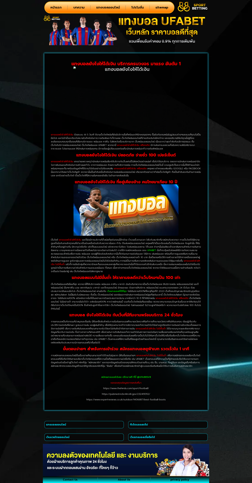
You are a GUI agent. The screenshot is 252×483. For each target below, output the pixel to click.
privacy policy (179, 480)
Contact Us (70, 480)
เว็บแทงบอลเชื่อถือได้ (142, 437)
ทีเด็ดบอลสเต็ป (139, 425)
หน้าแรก (56, 7)
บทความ (79, 7)
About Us (124, 480)
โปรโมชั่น (137, 7)
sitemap (161, 7)
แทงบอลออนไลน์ (108, 7)
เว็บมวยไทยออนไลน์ (57, 437)
